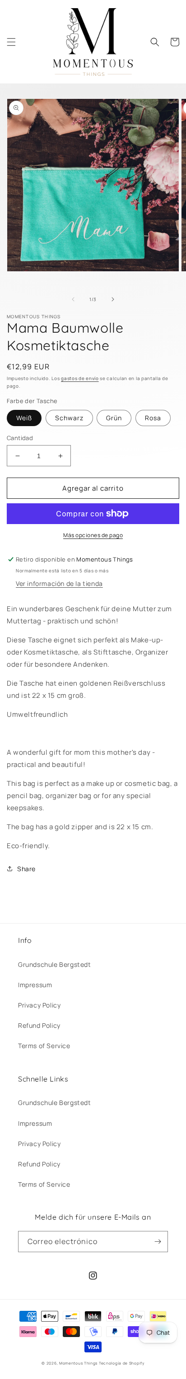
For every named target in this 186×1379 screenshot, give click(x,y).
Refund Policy (39, 1025)
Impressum (35, 984)
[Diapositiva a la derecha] (113, 299)
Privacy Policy (39, 1005)
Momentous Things (78, 1362)
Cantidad (20, 438)
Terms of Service (44, 1045)
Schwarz (69, 417)
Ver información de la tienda (59, 583)
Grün (114, 417)
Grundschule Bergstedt (54, 964)
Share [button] (26, 868)
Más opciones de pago (93, 535)
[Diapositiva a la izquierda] (73, 299)
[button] (11, 42)
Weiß (24, 417)
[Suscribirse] (157, 1241)
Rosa (153, 417)
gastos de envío (80, 378)
